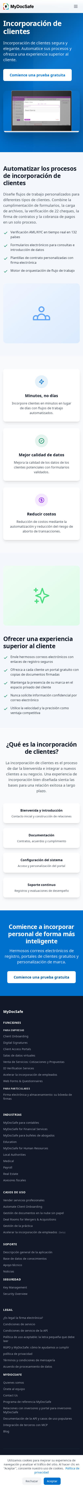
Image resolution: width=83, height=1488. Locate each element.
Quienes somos (13, 1382)
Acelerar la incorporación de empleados (30, 1075)
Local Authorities (14, 1154)
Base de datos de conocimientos (25, 1258)
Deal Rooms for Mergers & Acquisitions (29, 1219)
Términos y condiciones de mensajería (29, 1360)
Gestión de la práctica (18, 1226)
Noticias (8, 1271)
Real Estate (10, 1174)
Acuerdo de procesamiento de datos (27, 1366)
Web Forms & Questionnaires (23, 1081)
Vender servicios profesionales (24, 1200)
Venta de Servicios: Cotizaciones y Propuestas (33, 1062)
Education (10, 1142)
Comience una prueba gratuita (37, 75)
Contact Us (10, 1395)
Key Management (15, 1287)
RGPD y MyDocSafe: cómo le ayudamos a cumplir (36, 1347)
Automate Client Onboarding (22, 1206)
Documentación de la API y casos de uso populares (37, 1418)
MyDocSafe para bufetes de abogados (29, 1135)
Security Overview (15, 1294)
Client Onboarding (15, 1036)
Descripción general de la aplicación (27, 1252)
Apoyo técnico (12, 1265)
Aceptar (52, 1481)
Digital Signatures (15, 1043)
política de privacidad (17, 1354)
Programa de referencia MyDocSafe (27, 1402)
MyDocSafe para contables (21, 1122)
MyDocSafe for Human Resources (25, 1148)
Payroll (7, 1167)
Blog (6, 1431)
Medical (8, 1161)
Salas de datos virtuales (19, 1055)
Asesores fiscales (14, 1180)
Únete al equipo (14, 1389)
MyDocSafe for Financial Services (25, 1129)
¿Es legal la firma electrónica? (23, 1318)
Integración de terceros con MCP (25, 1425)
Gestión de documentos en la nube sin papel (33, 1213)
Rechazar (32, 1481)
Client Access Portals (17, 1049)
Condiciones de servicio (19, 1324)
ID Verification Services (18, 1068)
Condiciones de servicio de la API (25, 1330)
